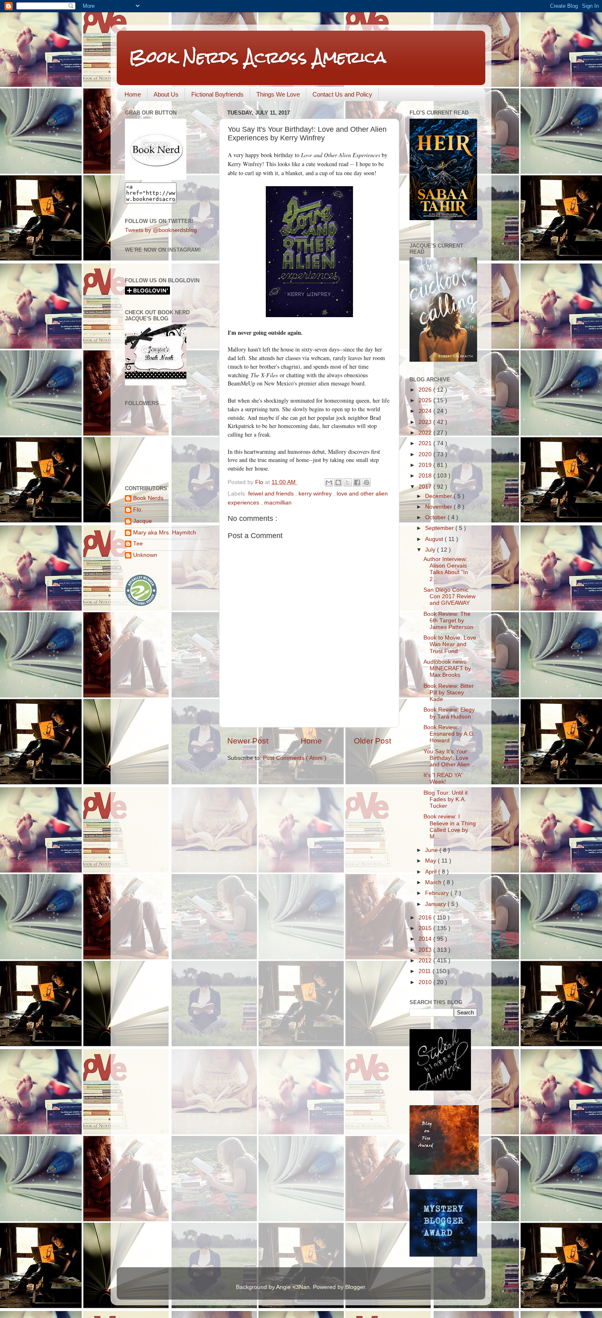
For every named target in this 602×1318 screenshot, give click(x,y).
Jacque (142, 521)
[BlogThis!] (338, 482)
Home (132, 94)
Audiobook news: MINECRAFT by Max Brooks (447, 668)
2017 (426, 487)
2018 (426, 476)
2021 (426, 443)
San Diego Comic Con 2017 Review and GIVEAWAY (449, 596)
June (432, 850)
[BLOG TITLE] (155, 178)
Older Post (372, 741)
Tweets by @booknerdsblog (161, 230)
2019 (426, 465)
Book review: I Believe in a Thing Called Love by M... (449, 826)
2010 (426, 982)
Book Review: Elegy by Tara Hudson (449, 713)
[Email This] (329, 482)
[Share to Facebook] (357, 482)
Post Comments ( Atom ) (294, 758)
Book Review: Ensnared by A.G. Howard (449, 733)
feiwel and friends (271, 494)
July (431, 550)
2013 (426, 950)
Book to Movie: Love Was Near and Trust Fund (449, 644)
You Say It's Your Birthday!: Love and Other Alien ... (449, 758)
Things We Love (278, 94)
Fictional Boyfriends (217, 94)
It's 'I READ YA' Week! (442, 778)
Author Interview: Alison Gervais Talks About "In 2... (445, 569)
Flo (137, 510)
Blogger (355, 1287)
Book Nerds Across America (257, 57)
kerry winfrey (316, 494)
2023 (426, 422)
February (437, 893)
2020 (426, 454)
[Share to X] (348, 482)
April (431, 872)
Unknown (145, 555)
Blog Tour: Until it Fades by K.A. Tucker (445, 799)
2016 (426, 918)
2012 (426, 961)
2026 (426, 390)
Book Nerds (148, 498)
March (434, 882)
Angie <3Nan (293, 1287)
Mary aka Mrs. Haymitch (164, 532)
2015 (426, 928)
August (435, 539)
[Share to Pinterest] (366, 482)
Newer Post (247, 741)
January (436, 904)
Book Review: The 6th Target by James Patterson (448, 620)
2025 (426, 400)
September (440, 528)
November (439, 507)
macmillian (278, 503)
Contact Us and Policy (342, 94)
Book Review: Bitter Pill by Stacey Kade (448, 692)
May (431, 861)
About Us (166, 94)
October (436, 517)
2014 (426, 939)
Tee (138, 544)
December (439, 496)
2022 (426, 433)
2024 (426, 411)
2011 (425, 971)
